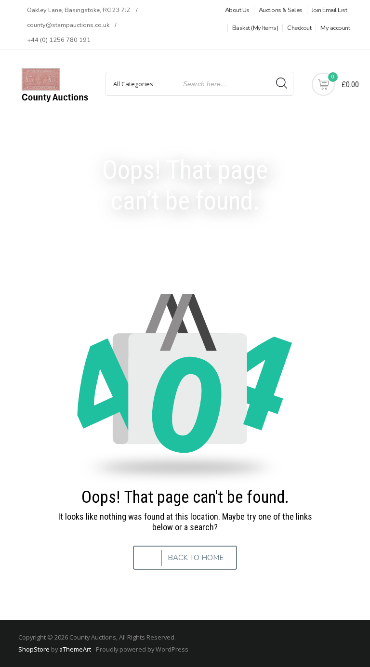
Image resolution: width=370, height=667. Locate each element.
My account (335, 28)
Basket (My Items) (255, 28)
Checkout (299, 28)
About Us (237, 10)
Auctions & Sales (281, 10)
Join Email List (329, 10)
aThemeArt (75, 649)
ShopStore (34, 649)
